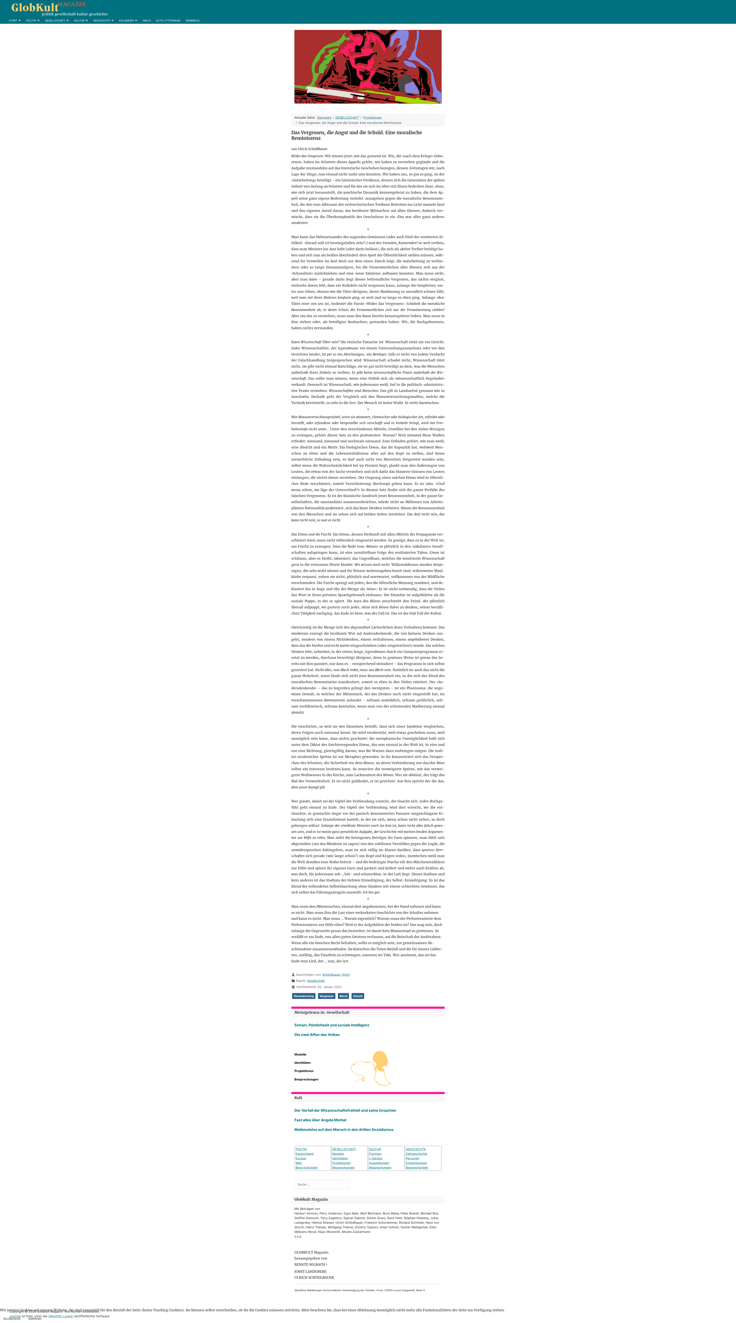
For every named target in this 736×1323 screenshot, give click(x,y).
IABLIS (147, 20)
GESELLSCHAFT (55, 20)
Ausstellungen (379, 1163)
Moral (343, 996)
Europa (301, 1158)
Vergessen (327, 996)
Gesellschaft (316, 981)
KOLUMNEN (126, 20)
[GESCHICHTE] (112, 20)
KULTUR (79, 20)
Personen (412, 1158)
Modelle (300, 1054)
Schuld (357, 996)
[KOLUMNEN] (135, 20)
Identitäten (302, 1063)
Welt (299, 1163)
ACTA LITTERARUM (168, 20)
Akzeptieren (12, 1319)
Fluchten (375, 1154)
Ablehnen (35, 1319)
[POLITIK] (38, 20)
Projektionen (304, 1071)
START (13, 20)
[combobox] (321, 1184)
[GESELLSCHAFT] (67, 20)
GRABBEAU (193, 20)
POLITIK (31, 20)
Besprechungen (306, 1079)
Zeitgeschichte (416, 1154)
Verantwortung (304, 996)
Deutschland (305, 1154)
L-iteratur (376, 1158)
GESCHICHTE (101, 20)
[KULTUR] (86, 20)
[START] (19, 20)
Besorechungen (307, 1167)
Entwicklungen (416, 1163)
